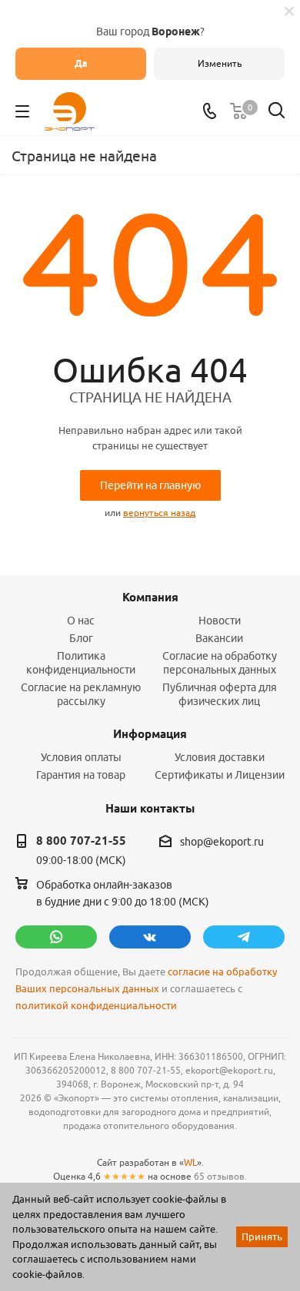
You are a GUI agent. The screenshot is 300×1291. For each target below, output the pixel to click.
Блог (81, 638)
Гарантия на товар (80, 775)
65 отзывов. (220, 1176)
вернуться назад (159, 512)
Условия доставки (220, 757)
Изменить (220, 63)
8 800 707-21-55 (81, 841)
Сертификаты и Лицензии (220, 775)
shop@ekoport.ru (222, 842)
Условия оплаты (81, 757)
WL (190, 1162)
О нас (81, 620)
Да (81, 63)
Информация (150, 734)
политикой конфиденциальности (96, 1005)
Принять (262, 1236)
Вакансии (219, 638)
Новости (219, 620)
